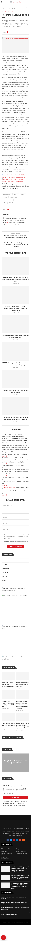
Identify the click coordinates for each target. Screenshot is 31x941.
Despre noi (19, 848)
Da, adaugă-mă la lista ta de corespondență (15, 541)
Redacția (8, 23)
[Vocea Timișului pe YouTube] (14, 840)
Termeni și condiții (21, 853)
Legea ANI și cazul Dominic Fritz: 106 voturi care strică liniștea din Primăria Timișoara (22, 705)
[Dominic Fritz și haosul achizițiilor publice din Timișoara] (15, 379)
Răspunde (4, 456)
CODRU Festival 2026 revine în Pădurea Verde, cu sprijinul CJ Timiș (22, 726)
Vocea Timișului (5, 7)
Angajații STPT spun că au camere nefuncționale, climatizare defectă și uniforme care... (15, 308)
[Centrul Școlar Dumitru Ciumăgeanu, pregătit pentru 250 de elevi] (8, 694)
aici (7, 222)
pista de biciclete (19, 199)
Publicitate (4, 851)
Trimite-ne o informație (7, 848)
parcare (5, 197)
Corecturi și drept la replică (6, 854)
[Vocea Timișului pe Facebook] (8, 840)
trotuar (11, 202)
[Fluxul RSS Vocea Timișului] (23, 840)
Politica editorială (21, 851)
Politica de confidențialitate (5, 858)
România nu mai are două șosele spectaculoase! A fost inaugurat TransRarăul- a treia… (20, 877)
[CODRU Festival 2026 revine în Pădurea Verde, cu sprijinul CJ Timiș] (22, 717)
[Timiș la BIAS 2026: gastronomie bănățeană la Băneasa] (8, 676)
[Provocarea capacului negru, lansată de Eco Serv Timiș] (22, 676)
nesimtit (23, 194)
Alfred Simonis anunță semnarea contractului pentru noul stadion (8, 725)
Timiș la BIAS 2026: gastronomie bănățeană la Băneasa (8, 684)
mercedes (16, 194)
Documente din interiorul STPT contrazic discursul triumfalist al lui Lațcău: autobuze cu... (15, 279)
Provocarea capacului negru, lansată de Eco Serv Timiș (22, 684)
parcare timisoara (7, 199)
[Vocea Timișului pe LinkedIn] (17, 840)
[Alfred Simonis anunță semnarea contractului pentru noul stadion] (8, 717)
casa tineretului (7, 194)
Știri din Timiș (16, 7)
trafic (4, 202)
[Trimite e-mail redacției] (20, 840)
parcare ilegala (13, 197)
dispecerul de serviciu (8, 487)
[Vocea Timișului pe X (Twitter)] (11, 840)
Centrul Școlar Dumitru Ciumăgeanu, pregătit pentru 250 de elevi (8, 704)
